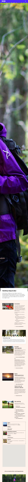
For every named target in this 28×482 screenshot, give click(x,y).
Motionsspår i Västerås (19, 409)
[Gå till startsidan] (3, 1)
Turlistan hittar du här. (19, 395)
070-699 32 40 (10, 429)
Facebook (9, 427)
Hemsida (9, 426)
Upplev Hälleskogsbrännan (19, 384)
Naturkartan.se (18, 406)
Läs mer (19, 424)
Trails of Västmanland (19, 418)
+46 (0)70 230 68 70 (10, 437)
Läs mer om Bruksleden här (19, 326)
